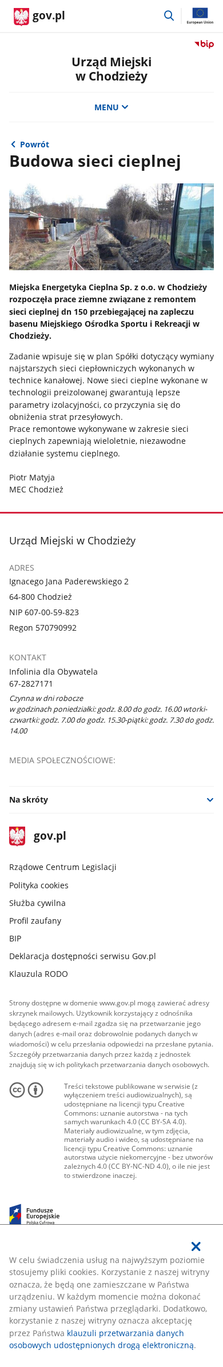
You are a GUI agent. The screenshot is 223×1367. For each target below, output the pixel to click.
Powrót (34, 144)
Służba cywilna (37, 902)
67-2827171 (31, 683)
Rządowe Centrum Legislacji (63, 866)
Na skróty (28, 799)
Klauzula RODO (38, 973)
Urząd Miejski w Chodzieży (111, 69)
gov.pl (49, 837)
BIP (15, 938)
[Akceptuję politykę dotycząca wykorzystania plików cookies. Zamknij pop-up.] (196, 1246)
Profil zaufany (35, 920)
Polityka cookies (39, 885)
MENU (106, 107)
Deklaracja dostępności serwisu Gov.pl (82, 956)
